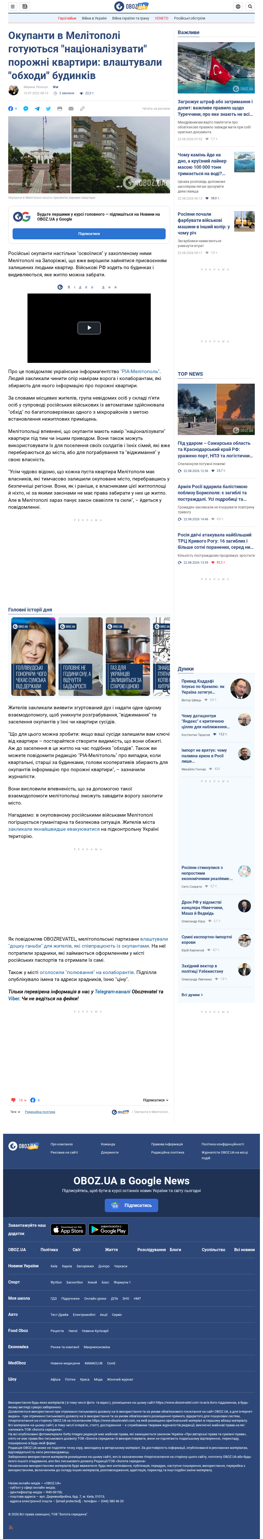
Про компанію (62, 1144)
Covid (111, 1363)
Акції (103, 1315)
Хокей (92, 1282)
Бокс (105, 1282)
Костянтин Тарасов (196, 735)
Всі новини (244, 1249)
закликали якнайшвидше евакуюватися (54, 829)
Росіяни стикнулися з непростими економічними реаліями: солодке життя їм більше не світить (206, 873)
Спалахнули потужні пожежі (201, 464)
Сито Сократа (192, 887)
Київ (54, 1266)
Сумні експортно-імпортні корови (207, 939)
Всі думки (191, 995)
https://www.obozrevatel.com (177, 1402)
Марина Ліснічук (36, 87)
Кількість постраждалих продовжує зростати (216, 555)
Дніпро (103, 1266)
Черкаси (120, 1266)
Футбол (56, 1282)
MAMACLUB (93, 1363)
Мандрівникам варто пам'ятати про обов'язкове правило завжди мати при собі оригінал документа (214, 127)
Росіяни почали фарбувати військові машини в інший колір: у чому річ (204, 223)
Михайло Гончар (194, 769)
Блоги (175, 1249)
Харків (67, 1266)
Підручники (70, 1298)
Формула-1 (122, 1282)
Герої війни (67, 18)
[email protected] (68, 1501)
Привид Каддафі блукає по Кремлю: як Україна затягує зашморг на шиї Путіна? (203, 687)
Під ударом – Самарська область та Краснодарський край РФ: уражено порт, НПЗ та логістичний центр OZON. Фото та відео (215, 449)
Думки (186, 669)
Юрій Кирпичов (193, 950)
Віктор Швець (191, 700)
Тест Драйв (59, 1315)
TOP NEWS (190, 374)
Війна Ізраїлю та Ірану (130, 18)
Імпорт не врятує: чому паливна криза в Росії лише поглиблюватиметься (204, 756)
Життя (111, 1249)
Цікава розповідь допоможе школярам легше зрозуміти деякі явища (201, 186)
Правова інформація (167, 1144)
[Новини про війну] (120, 1113)
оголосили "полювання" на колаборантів (87, 972)
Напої (73, 1331)
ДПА (114, 1298)
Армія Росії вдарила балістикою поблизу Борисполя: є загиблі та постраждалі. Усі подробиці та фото (213, 493)
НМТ (137, 1298)
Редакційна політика (40, 1112)
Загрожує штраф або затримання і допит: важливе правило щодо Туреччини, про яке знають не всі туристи (215, 108)
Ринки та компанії (65, 1347)
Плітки (70, 1379)
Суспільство (213, 1249)
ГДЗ (54, 1298)
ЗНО (126, 1298)
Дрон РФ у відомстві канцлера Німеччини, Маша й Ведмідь (202, 908)
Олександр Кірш (193, 921)
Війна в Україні (94, 18)
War (55, 87)
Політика (49, 1249)
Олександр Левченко (197, 979)
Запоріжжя (85, 1266)
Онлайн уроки (95, 1298)
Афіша (55, 1379)
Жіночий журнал (120, 1379)
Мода (98, 1379)
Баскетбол (75, 1282)
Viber (13, 999)
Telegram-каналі (112, 992)
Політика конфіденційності (223, 1144)
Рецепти (57, 1331)
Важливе (189, 32)
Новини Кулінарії (95, 1331)
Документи (110, 1152)
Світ (77, 1249)
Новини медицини (65, 1363)
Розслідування (151, 1249)
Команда (108, 1144)
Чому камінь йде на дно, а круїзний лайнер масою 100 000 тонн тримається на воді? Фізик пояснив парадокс (202, 164)
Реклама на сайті (64, 1152)
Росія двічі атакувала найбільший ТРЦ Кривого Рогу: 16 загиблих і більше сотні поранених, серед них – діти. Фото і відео (215, 541)
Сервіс (117, 1315)
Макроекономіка (97, 1347)
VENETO (161, 18)
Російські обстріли (189, 18)
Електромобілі (84, 1315)
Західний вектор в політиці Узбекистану (202, 969)
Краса (84, 1379)
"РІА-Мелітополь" (139, 371)
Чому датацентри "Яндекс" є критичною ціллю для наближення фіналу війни (204, 721)
